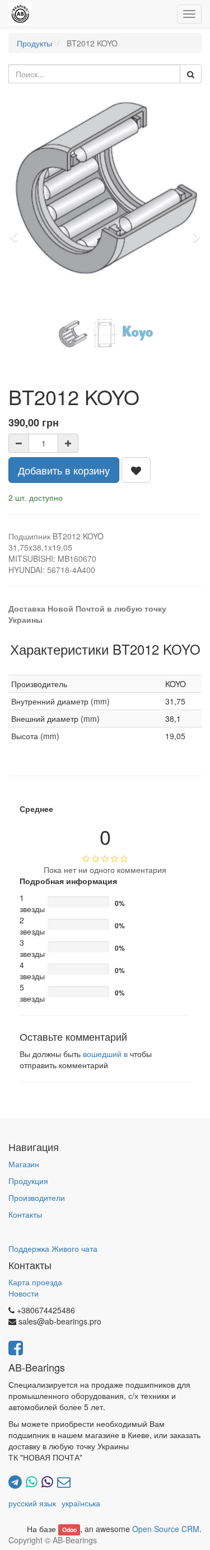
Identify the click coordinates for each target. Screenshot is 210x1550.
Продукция (28, 1180)
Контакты (25, 1214)
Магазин (23, 1163)
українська (81, 1503)
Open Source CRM (165, 1528)
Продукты (34, 43)
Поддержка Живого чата (52, 1248)
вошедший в (105, 1053)
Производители (36, 1197)
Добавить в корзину (64, 470)
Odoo (69, 1529)
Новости (23, 1293)
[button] (17, 231)
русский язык (32, 1503)
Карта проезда (35, 1282)
